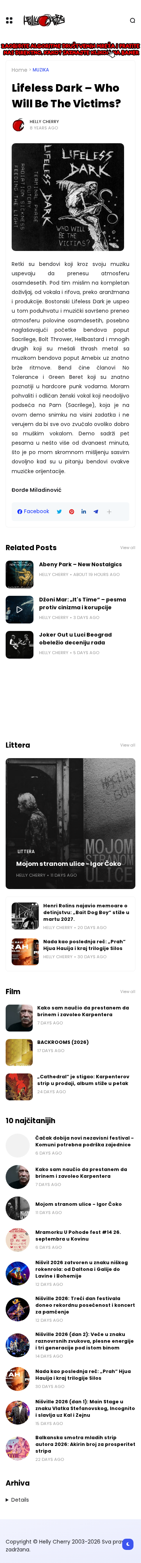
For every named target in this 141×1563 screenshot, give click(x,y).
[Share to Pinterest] (71, 512)
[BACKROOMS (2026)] (19, 1052)
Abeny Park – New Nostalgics (80, 564)
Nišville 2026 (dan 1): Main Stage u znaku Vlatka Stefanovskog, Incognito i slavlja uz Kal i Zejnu (85, 1408)
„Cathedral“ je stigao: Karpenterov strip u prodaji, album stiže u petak (83, 1080)
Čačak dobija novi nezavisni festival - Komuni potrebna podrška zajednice (84, 1141)
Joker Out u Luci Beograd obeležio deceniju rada (75, 638)
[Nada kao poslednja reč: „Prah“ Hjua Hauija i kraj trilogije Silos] (25, 951)
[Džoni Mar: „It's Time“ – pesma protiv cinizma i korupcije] (19, 609)
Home (19, 70)
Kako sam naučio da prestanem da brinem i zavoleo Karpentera (83, 1011)
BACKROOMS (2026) (63, 1042)
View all (127, 548)
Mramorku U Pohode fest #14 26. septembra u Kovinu (78, 1235)
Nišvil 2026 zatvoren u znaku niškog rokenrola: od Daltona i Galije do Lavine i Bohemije (81, 1269)
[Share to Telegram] (96, 512)
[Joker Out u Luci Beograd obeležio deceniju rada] (19, 645)
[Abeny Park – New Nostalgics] (19, 574)
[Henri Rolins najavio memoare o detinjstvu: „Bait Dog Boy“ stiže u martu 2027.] (25, 915)
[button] (109, 511)
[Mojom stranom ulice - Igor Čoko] (70, 823)
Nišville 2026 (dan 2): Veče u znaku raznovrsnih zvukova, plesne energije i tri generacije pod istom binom (84, 1341)
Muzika (41, 70)
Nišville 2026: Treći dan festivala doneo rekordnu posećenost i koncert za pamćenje (85, 1305)
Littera (26, 852)
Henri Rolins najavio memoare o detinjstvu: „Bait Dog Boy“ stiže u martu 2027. (86, 912)
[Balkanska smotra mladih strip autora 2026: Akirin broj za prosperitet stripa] (18, 1449)
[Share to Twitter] (59, 512)
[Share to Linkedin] (84, 512)
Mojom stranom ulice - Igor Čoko (68, 863)
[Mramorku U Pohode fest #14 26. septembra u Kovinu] (18, 1240)
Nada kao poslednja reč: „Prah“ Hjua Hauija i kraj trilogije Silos (84, 944)
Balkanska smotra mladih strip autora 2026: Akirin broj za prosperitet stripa (85, 1444)
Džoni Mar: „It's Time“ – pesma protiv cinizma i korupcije (82, 603)
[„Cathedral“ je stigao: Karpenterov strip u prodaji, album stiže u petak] (19, 1086)
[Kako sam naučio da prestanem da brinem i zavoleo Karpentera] (19, 1018)
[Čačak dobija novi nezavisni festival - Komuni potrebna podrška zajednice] (18, 1146)
